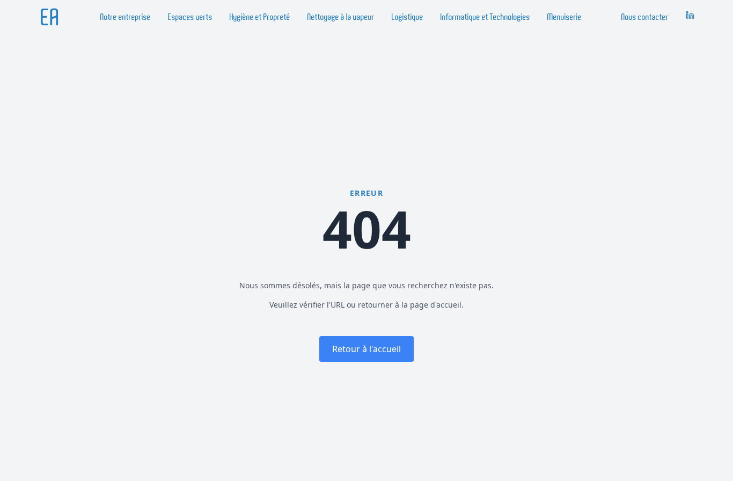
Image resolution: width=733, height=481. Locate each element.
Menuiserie (564, 17)
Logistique (407, 17)
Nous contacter (645, 17)
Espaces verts (190, 17)
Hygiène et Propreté (260, 17)
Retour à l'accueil (366, 349)
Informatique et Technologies (485, 17)
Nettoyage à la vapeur (341, 17)
